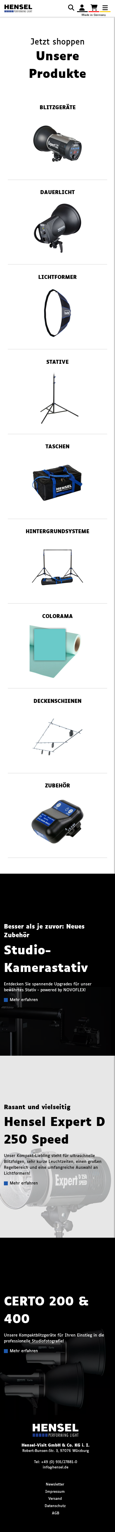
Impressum (55, 1492)
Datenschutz (55, 1506)
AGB (55, 1513)
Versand (55, 1499)
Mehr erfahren (24, 1000)
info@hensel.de (55, 1467)
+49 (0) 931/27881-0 (59, 1462)
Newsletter (55, 1484)
